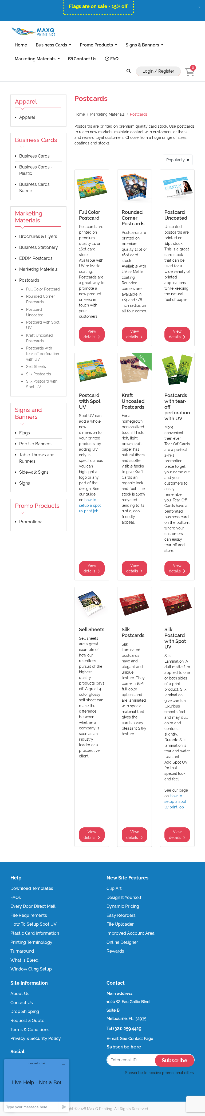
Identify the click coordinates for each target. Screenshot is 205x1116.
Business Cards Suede (34, 187)
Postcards (29, 280)
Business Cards (34, 156)
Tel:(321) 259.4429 (124, 1028)
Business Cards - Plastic (36, 170)
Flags (24, 432)
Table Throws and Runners (36, 458)
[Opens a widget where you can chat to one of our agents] (36, 1085)
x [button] (199, 7)
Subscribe (174, 1060)
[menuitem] (20, 45)
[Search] (128, 71)
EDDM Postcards (36, 258)
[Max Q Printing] (33, 32)
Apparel (27, 117)
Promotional (31, 521)
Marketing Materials (38, 269)
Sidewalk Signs (34, 472)
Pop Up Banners (35, 443)
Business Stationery (38, 247)
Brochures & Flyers (38, 236)
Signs (24, 483)
